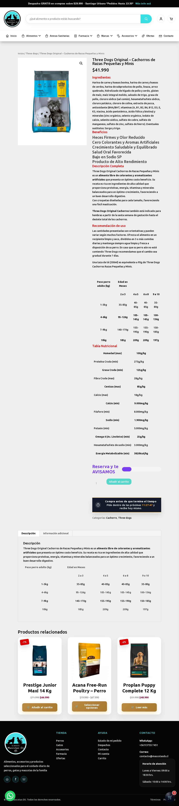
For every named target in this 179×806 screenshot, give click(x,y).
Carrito (102, 758)
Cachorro (111, 517)
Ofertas (60, 758)
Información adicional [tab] (56, 533)
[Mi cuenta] (161, 19)
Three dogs (32, 53)
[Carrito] (171, 19)
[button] (81, 63)
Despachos (104, 745)
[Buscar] (146, 19)
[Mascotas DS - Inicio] (12, 18)
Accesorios (62, 749)
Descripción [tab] (28, 533)
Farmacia (61, 753)
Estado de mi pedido (109, 740)
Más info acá (143, 3)
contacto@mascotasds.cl (153, 756)
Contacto (103, 749)
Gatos (59, 745)
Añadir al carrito (119, 481)
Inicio (21, 53)
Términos (155, 799)
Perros (60, 740)
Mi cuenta (103, 753)
